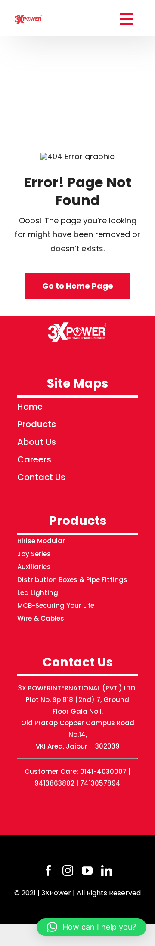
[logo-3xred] (28, 15)
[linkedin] (106, 870)
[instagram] (67, 870)
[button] (91, 927)
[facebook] (48, 870)
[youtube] (87, 870)
